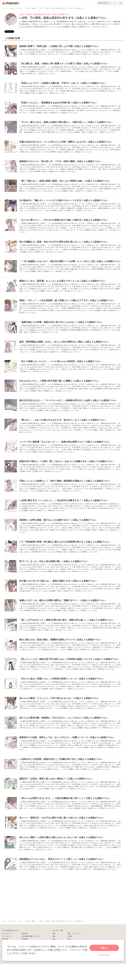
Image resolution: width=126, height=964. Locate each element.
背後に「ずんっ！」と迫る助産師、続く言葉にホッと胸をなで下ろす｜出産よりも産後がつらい (67, 300)
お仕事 (70, 936)
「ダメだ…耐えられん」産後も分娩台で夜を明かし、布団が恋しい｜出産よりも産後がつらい (65, 122)
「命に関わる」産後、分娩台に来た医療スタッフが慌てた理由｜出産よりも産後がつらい (63, 63)
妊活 (53, 933)
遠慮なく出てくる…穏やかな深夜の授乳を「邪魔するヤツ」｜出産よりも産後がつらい (62, 600)
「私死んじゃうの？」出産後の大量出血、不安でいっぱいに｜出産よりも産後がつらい (62, 83)
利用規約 (25, 939)
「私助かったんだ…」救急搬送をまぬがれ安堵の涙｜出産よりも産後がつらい (58, 102)
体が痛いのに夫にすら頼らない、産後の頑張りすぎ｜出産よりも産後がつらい (58, 581)
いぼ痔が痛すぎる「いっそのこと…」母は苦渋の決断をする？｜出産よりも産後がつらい (63, 500)
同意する (104, 947)
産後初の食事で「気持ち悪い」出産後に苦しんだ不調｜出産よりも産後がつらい (59, 46)
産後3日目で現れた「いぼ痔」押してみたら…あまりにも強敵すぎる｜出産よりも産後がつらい (66, 461)
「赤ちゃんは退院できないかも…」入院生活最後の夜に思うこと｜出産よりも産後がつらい (64, 798)
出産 (53, 939)
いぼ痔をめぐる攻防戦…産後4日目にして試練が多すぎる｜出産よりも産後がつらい (60, 759)
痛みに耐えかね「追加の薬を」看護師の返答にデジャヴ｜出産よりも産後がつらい (60, 639)
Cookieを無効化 (104, 954)
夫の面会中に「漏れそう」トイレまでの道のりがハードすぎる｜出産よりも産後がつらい (63, 200)
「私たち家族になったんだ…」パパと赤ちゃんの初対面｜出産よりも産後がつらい (60, 361)
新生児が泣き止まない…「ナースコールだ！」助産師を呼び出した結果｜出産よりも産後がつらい (68, 400)
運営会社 (25, 933)
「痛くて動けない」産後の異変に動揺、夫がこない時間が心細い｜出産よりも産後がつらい (64, 181)
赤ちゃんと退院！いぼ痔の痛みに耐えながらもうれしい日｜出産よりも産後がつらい (61, 837)
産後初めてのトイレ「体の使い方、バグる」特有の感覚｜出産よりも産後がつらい (60, 161)
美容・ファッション (74, 933)
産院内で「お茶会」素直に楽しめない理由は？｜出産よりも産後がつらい (55, 778)
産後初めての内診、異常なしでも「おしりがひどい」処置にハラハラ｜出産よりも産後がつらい (67, 737)
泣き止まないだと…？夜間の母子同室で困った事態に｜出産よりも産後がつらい (59, 381)
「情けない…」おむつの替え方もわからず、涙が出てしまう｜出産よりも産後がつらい (62, 420)
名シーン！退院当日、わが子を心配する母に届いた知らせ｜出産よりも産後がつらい (61, 817)
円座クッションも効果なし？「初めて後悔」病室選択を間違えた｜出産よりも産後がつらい (64, 481)
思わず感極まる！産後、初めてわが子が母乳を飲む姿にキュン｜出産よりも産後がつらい (63, 242)
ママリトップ (6, 933)
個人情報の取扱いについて (30, 936)
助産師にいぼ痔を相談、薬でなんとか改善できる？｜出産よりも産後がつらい (58, 520)
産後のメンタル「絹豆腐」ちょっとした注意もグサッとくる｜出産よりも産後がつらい (62, 281)
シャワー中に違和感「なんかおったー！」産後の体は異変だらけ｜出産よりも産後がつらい (64, 442)
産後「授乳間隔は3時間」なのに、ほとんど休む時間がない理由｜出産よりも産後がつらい (64, 342)
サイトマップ (6, 936)
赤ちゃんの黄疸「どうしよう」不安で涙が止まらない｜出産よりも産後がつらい (59, 698)
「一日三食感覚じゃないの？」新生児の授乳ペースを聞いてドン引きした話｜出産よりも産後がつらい (70, 261)
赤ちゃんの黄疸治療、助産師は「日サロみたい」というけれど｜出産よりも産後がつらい (63, 717)
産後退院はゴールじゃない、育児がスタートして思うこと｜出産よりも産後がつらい (61, 859)
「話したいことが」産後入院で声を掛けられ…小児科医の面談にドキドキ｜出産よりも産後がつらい (69, 659)
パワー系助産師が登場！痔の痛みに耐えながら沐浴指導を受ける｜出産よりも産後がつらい (64, 542)
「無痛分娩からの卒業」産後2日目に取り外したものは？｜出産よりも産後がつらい (60, 322)
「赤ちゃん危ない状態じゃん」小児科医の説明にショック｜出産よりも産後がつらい (61, 678)
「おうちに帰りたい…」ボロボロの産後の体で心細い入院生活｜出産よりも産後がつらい (63, 220)
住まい (70, 939)
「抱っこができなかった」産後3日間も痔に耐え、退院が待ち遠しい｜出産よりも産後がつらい (66, 620)
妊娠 (53, 936)
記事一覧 (5, 939)
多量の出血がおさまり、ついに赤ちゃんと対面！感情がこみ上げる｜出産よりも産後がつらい (65, 142)
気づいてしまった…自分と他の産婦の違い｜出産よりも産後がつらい (53, 561)
